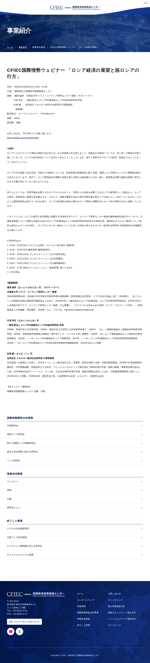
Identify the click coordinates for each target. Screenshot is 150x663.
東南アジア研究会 (16, 434)
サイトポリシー (115, 600)
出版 (9, 499)
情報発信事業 (83, 619)
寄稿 (9, 490)
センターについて (85, 600)
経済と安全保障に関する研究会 (22, 451)
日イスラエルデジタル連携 (20, 554)
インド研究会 (13, 460)
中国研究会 (12, 425)
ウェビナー (12, 481)
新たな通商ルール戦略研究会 (21, 443)
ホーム (10, 47)
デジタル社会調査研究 (18, 528)
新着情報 (81, 606)
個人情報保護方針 (116, 606)
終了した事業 (83, 625)
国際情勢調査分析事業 (88, 613)
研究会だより (13, 507)
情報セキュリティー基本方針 (122, 613)
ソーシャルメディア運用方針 (122, 619)
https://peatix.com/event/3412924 (23, 137)
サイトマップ (114, 625)
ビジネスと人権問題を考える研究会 (24, 546)
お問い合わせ (114, 594)
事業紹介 (23, 47)
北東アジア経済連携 (17, 537)
